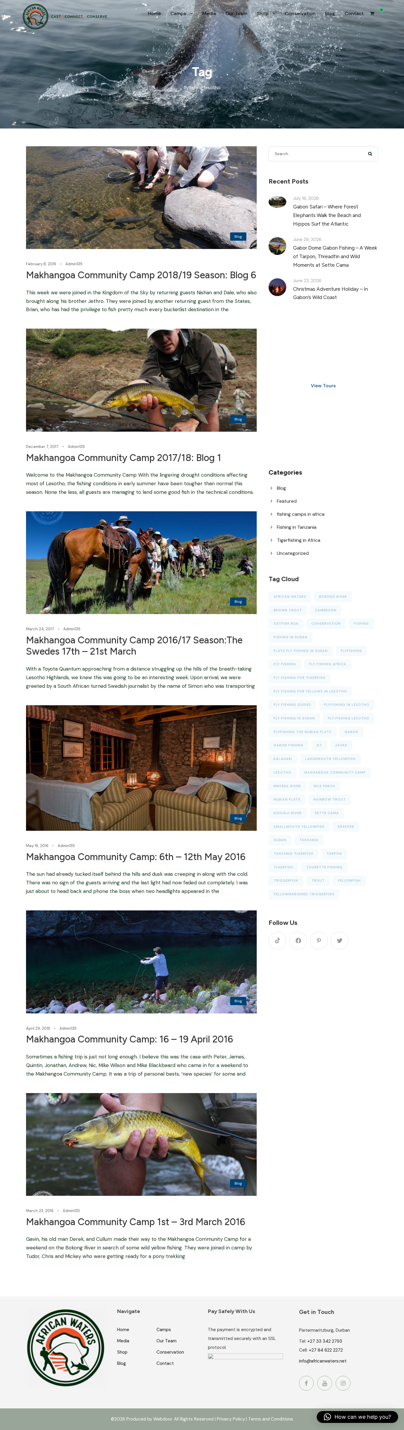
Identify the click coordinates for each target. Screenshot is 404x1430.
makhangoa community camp (335, 772)
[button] (357, 1417)
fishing (361, 623)
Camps (178, 13)
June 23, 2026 (307, 281)
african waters (290, 597)
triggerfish (286, 880)
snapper (345, 827)
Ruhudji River (288, 813)
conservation (326, 623)
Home (154, 13)
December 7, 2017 (42, 446)
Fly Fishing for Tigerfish (299, 678)
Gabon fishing (288, 745)
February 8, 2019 (41, 263)
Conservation (300, 13)
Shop (263, 13)
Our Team (236, 13)
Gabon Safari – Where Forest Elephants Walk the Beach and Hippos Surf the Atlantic (327, 215)
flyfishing (351, 651)
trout (318, 880)
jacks (341, 745)
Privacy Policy (231, 1419)
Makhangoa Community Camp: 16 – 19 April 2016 (129, 1039)
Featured (287, 501)
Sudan (280, 840)
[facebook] (298, 940)
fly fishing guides (292, 705)
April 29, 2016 (38, 1028)
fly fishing (285, 664)
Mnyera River (287, 786)
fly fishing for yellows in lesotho (310, 691)
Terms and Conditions (270, 1419)
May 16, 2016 (37, 845)
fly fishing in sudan (294, 718)
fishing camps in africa (300, 514)
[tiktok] (277, 940)
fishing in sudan (291, 637)
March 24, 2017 (40, 629)
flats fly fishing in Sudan (301, 651)
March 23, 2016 (40, 1210)
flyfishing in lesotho (346, 705)
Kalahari (283, 759)
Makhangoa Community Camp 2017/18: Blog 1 (123, 457)
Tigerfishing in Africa (298, 540)
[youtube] (324, 1383)
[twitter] (339, 940)
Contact (354, 13)
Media (209, 13)
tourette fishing (324, 867)
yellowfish (349, 880)
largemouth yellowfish (330, 759)
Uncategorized (293, 553)
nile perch (324, 786)
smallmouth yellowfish (299, 827)
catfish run (286, 623)
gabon (351, 732)
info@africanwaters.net (323, 1361)
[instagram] (343, 1383)
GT (319, 745)
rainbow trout (329, 799)
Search (370, 153)
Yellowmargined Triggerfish (304, 894)
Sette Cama (327, 813)
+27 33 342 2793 (324, 1341)
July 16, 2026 (306, 198)
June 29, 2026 (307, 239)
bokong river (333, 597)
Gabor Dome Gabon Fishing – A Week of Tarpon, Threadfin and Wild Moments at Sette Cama (335, 256)
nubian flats (287, 799)
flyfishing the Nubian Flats (303, 732)
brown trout (288, 610)
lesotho (282, 772)
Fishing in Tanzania (296, 527)
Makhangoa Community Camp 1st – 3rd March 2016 (135, 1221)
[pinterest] (319, 940)
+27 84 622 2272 (326, 1350)
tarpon (334, 853)
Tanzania (309, 840)
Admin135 (74, 263)
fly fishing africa (327, 664)
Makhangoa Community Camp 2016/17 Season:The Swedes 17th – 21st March (134, 645)
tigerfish (283, 867)
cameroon (326, 610)
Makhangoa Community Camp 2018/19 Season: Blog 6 (141, 275)
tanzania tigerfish (293, 853)
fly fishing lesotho (348, 718)
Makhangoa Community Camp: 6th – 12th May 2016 (135, 856)
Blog (330, 13)
